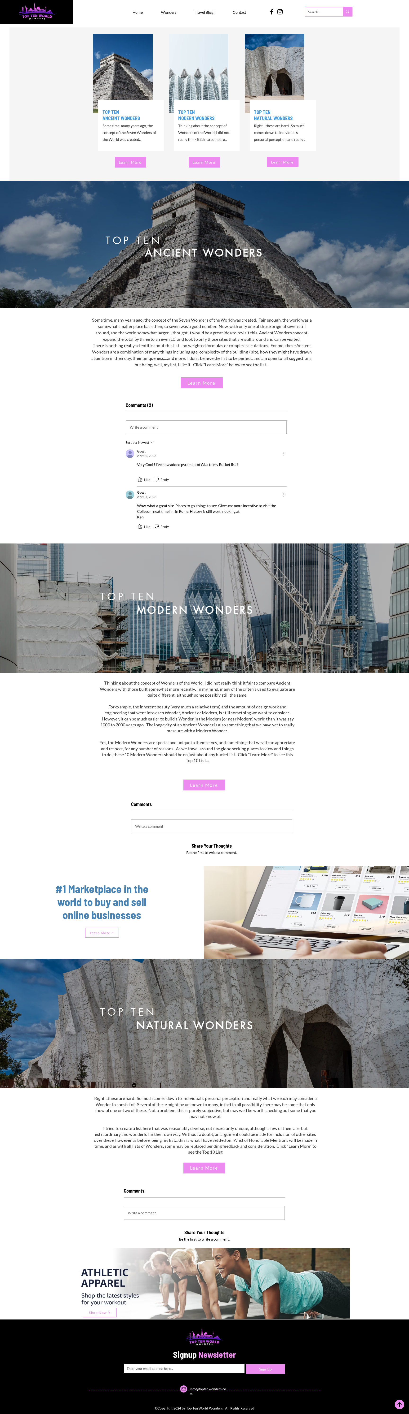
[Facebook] (271, 11)
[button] (175, 12)
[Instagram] (280, 11)
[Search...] (347, 11)
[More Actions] (284, 454)
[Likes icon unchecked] (140, 480)
